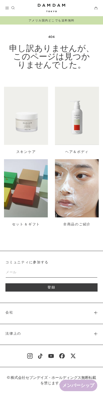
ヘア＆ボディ (77, 152)
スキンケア (26, 152)
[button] (7, 8)
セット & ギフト (26, 224)
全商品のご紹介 (77, 224)
